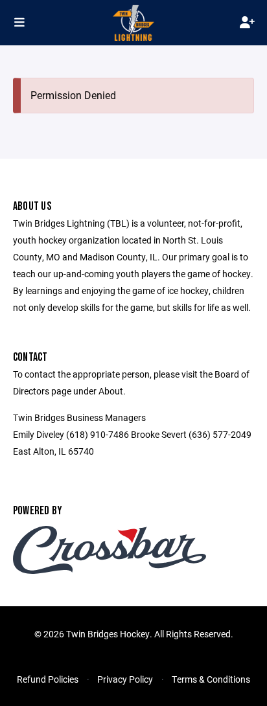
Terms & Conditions (211, 679)
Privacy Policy (125, 679)
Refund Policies (47, 679)
